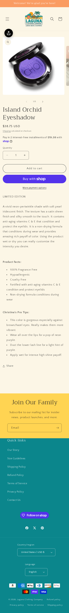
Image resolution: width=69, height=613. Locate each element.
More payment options (34, 188)
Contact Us (14, 500)
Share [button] (9, 365)
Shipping (7, 131)
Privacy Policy (15, 491)
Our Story (13, 450)
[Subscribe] (57, 427)
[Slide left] (26, 102)
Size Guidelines (16, 458)
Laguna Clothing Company (30, 599)
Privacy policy (17, 605)
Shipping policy (55, 605)
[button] (7, 19)
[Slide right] (43, 102)
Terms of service (35, 605)
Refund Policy (15, 475)
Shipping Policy (16, 466)
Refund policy (54, 599)
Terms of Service (17, 483)
